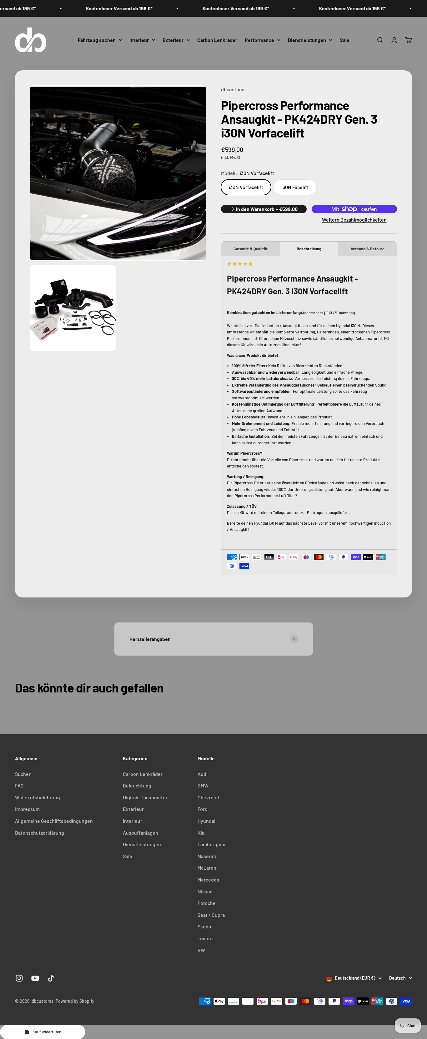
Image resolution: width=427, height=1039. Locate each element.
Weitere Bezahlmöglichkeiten (354, 219)
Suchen (23, 774)
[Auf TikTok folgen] (51, 978)
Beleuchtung (137, 785)
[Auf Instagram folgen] (19, 978)
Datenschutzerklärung (39, 833)
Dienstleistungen (307, 39)
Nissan (205, 891)
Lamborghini (211, 844)
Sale (344, 39)
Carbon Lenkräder (217, 39)
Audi (203, 774)
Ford (203, 809)
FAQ (19, 785)
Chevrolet (208, 797)
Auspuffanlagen (140, 833)
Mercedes (208, 879)
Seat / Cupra (211, 915)
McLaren (207, 868)
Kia (201, 833)
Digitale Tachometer (145, 797)
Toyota (205, 938)
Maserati (207, 856)
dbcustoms (233, 89)
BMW (203, 785)
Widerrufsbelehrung (37, 797)
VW (201, 950)
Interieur (139, 39)
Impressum (27, 809)
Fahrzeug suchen (97, 39)
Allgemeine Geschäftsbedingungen (54, 821)
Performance (259, 39)
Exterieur (173, 39)
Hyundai (206, 821)
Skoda (204, 926)
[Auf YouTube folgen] (35, 978)
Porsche (207, 903)
